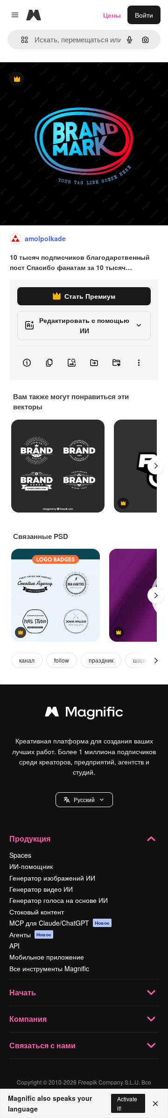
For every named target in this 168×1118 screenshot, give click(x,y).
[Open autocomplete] (21, 39)
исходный (62, 80)
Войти (144, 15)
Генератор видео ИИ (41, 889)
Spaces (20, 855)
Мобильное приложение (46, 956)
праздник (101, 660)
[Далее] (155, 466)
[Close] (155, 1103)
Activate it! (127, 1103)
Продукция (29, 838)
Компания (28, 1018)
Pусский (84, 799)
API (14, 945)
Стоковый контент (36, 911)
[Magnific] (84, 714)
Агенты (30, 934)
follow (61, 660)
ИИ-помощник (31, 866)
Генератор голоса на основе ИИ (58, 900)
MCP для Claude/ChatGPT (59, 922)
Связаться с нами (42, 1045)
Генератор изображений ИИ (52, 877)
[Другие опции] (138, 363)
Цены (112, 15)
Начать (22, 992)
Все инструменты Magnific (49, 968)
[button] (84, 799)
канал (27, 660)
